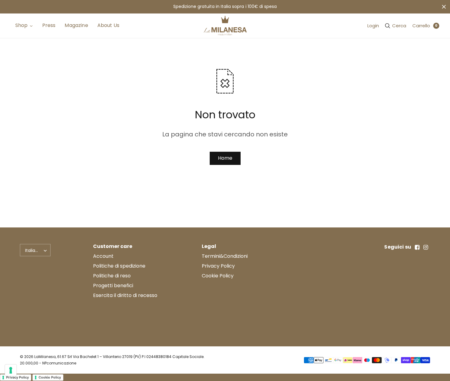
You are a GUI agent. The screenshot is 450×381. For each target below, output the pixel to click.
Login (373, 25)
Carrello (421, 25)
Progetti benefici (113, 285)
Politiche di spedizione (119, 265)
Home (225, 158)
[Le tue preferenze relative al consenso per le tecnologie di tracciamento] (11, 370)
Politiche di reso (112, 275)
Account (103, 256)
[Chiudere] (444, 7)
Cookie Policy (218, 275)
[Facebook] (417, 247)
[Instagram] (426, 247)
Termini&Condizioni (225, 256)
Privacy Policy (218, 265)
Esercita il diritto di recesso (125, 295)
